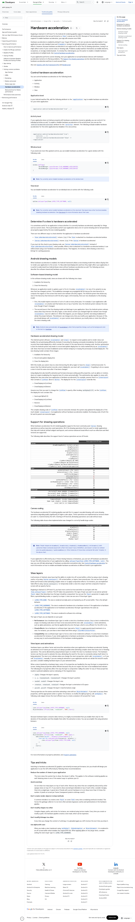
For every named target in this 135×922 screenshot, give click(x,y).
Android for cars (67, 893)
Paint (33, 594)
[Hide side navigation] (22, 919)
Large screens (67, 884)
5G (46, 899)
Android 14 (84, 893)
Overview (5, 12)
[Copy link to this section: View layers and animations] (56, 644)
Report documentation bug (125, 887)
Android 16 (84, 887)
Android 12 (84, 899)
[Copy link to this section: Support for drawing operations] (66, 422)
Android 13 (84, 896)
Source (29, 893)
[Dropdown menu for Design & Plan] (44, 2)
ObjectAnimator (82, 691)
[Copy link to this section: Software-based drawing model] (59, 275)
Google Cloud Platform (80, 909)
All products (94, 909)
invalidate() (80, 289)
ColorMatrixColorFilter (86, 630)
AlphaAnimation (76, 828)
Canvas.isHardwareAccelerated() (47, 241)
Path (73, 800)
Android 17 (84, 884)
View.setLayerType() (38, 592)
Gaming (47, 884)
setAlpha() (99, 694)
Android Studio (121, 2)
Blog (28, 899)
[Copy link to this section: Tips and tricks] (48, 763)
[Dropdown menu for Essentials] (28, 2)
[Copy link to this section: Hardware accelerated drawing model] (65, 336)
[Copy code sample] (108, 107)
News (28, 896)
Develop (51, 2)
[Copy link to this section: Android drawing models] (58, 259)
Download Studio (104, 895)
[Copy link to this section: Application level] (45, 96)
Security (29, 890)
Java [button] (42, 159)
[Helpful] (105, 21)
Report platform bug (123, 884)
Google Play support (123, 890)
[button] (12, 38)
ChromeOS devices (68, 890)
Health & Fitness (49, 890)
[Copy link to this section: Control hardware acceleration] (65, 73)
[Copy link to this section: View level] (40, 186)
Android (29, 884)
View (64, 36)
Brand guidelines (44, 917)
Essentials (22, 2)
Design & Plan (37, 2)
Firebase (66, 909)
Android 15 (84, 890)
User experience (31, 12)
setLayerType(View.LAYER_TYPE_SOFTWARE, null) (87, 561)
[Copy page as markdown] (76, 28)
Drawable (61, 44)
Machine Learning (50, 887)
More (63, 2)
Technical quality (47, 12)
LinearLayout (103, 377)
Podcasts (29, 902)
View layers (62, 212)
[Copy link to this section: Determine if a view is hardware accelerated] (79, 222)
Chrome (58, 909)
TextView (48, 329)
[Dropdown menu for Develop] (56, 2)
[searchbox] (12, 17)
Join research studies (123, 893)
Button (57, 380)
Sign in (130, 2)
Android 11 (84, 902)
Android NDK (103, 898)
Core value (17, 12)
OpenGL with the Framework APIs (48, 65)
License (35, 917)
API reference (103, 892)
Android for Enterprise (33, 887)
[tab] (35, 159)
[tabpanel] (70, 167)
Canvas (75, 241)
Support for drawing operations (73, 59)
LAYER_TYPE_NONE (41, 600)
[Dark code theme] (106, 107)
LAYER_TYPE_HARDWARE (42, 605)
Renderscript (66, 65)
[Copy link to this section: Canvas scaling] (45, 508)
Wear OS (65, 887)
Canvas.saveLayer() (50, 579)
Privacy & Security (63, 12)
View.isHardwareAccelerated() (46, 237)
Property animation (69, 755)
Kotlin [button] (35, 159)
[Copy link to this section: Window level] (43, 147)
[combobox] (85, 2)
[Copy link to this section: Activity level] (43, 116)
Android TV (66, 896)
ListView (45, 380)
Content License (77, 848)
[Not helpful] (107, 21)
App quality (7, 7)
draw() (66, 340)
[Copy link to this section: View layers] (44, 573)
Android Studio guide (105, 886)
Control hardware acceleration (64, 53)
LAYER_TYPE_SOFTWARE (42, 610)
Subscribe (112, 918)
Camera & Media (50, 893)
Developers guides (104, 889)
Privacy (47, 896)
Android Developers (36, 21)
